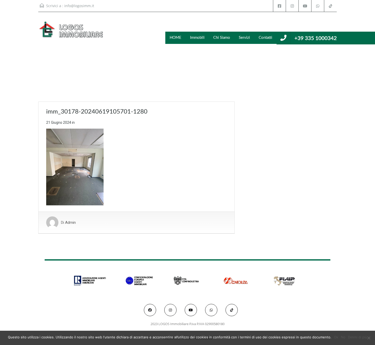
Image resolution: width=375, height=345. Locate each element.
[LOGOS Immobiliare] (71, 32)
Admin (70, 222)
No (343, 337)
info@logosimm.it (79, 5)
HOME (175, 38)
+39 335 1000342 (315, 38)
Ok (336, 337)
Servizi (244, 38)
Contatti (265, 38)
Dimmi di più (357, 337)
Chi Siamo (221, 38)
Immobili (197, 38)
